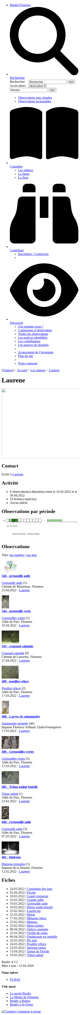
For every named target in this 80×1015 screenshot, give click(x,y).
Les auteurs (38, 370)
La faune (24, 174)
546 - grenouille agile (16, 576)
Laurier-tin (34, 911)
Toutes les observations (33, 334)
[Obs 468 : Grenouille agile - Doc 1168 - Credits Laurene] (5, 818)
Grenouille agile (12, 583)
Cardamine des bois (39, 889)
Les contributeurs (29, 341)
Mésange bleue (36, 918)
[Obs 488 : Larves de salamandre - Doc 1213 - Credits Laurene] (5, 713)
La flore (23, 177)
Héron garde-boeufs (40, 907)
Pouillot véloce (11, 688)
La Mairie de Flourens (24, 997)
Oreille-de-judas (37, 933)
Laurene (54, 370)
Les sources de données (33, 345)
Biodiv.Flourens (20, 5)
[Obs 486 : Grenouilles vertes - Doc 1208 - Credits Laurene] (10, 748)
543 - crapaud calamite (17, 646)
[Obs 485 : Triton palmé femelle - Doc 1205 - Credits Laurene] (10, 783)
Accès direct (18, 85)
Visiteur (8, 370)
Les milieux (25, 170)
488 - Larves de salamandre (21, 716)
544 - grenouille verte (16, 611)
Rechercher (19, 81)
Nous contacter (28, 363)
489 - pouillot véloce (15, 681)
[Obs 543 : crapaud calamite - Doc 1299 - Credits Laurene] (10, 642)
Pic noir (32, 940)
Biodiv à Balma (20, 1001)
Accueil (22, 370)
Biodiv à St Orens (21, 1004)
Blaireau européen (13, 864)
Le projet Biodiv (20, 993)
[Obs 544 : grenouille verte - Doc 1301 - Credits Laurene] (5, 607)
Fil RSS (15, 979)
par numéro (17, 555)
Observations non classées (35, 97)
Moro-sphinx (35, 925)
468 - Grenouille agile (16, 822)
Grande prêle (35, 900)
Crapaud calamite (13, 653)
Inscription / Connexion (33, 254)
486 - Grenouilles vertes (18, 751)
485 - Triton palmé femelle (20, 787)
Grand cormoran (37, 896)
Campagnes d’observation (35, 330)
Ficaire (31, 892)
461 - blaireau (11, 857)
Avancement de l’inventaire (36, 352)
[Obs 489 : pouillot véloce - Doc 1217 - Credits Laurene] (10, 677)
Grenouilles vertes (13, 618)
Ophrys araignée (37, 929)
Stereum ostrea (36, 947)
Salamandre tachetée (15, 723)
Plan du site (25, 356)
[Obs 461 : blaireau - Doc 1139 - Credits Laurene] (10, 853)
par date (31, 555)
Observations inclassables (34, 101)
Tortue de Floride (38, 951)
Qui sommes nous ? (30, 326)
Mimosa (32, 922)
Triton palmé (10, 793)
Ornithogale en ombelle (42, 936)
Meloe (31, 914)
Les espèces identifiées (32, 337)
